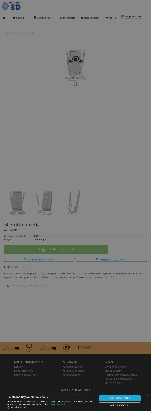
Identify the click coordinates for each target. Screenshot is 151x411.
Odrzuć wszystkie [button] (119, 405)
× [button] (148, 396)
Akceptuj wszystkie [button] (120, 398)
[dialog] (75, 401)
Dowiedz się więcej (57, 404)
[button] (51, 407)
